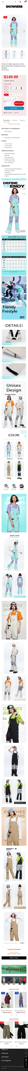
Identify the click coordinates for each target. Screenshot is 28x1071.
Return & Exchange (14, 124)
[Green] (6, 88)
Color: (7, 84)
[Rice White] (11, 88)
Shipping (22, 120)
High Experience (5, 69)
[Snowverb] (14, 7)
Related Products (14, 989)
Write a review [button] (14, 958)
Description (6, 120)
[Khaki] (16, 88)
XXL (15, 98)
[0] (25, 2)
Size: (6, 91)
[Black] (21, 88)
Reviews (14, 120)
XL (10, 98)
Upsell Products (14, 1019)
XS (11, 94)
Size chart (16, 112)
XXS (6, 94)
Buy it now (14, 108)
